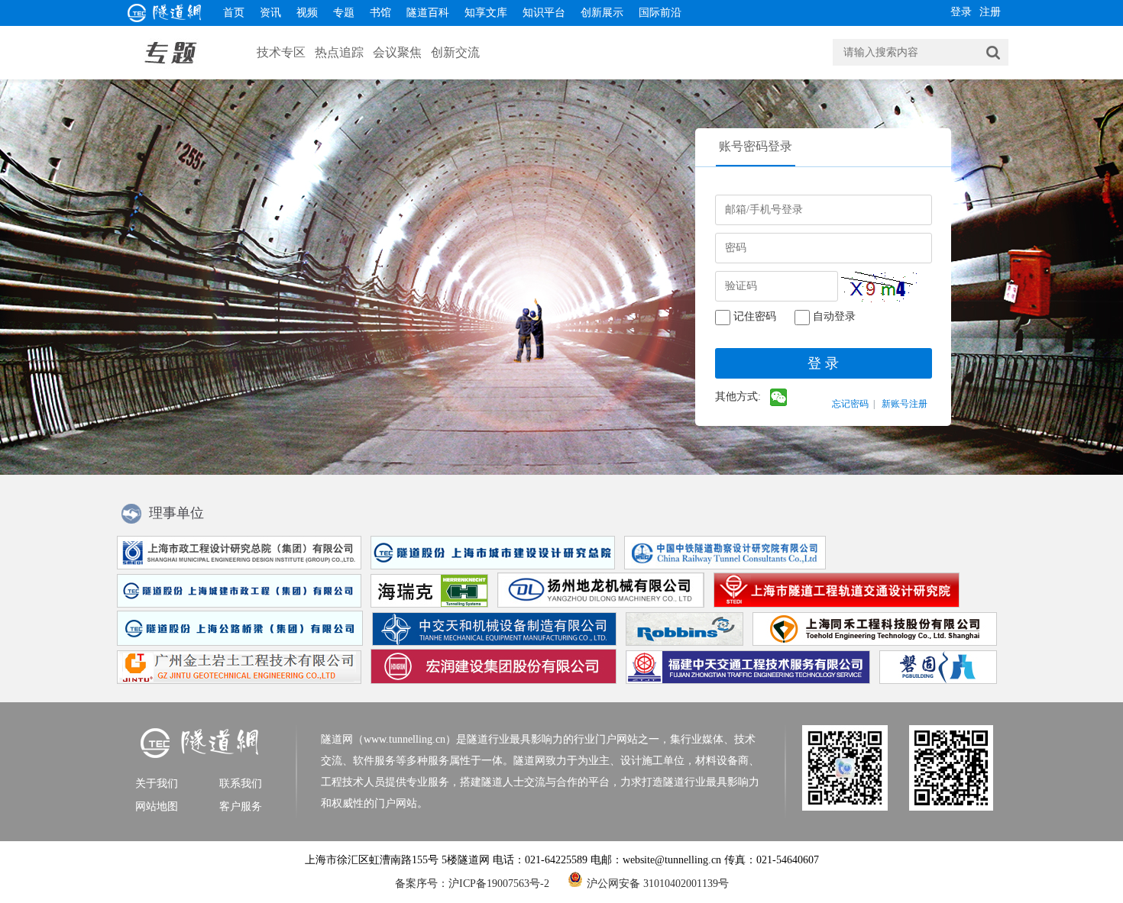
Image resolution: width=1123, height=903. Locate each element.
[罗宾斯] (681, 642)
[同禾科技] (871, 642)
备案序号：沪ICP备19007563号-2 (472, 883)
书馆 (380, 12)
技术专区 (281, 52)
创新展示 (602, 12)
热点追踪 (339, 52)
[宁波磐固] (935, 680)
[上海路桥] (237, 642)
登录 (961, 12)
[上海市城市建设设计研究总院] (489, 566)
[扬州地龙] (597, 604)
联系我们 (240, 783)
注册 (990, 12)
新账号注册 (904, 403)
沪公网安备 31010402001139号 (658, 882)
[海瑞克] (426, 604)
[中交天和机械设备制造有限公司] (491, 642)
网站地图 (156, 806)
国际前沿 (660, 12)
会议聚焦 (397, 52)
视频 (307, 12)
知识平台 (544, 12)
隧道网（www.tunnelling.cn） (388, 739)
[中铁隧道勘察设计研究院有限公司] (722, 566)
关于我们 (156, 783)
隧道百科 (427, 12)
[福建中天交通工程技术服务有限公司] (745, 680)
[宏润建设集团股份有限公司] (490, 680)
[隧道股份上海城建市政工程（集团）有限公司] (236, 604)
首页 (233, 12)
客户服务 (240, 806)
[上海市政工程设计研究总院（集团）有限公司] (236, 566)
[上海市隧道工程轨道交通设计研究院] (833, 604)
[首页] (165, 18)
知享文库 (485, 12)
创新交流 (455, 52)
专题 (343, 12)
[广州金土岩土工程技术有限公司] (236, 680)
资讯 (270, 12)
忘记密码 (850, 403)
